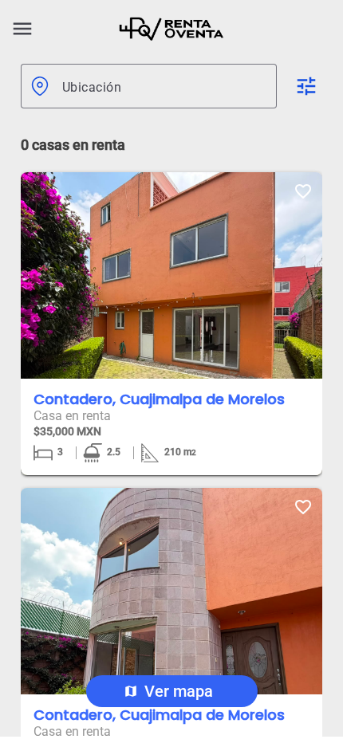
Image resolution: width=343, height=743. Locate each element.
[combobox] (163, 86)
